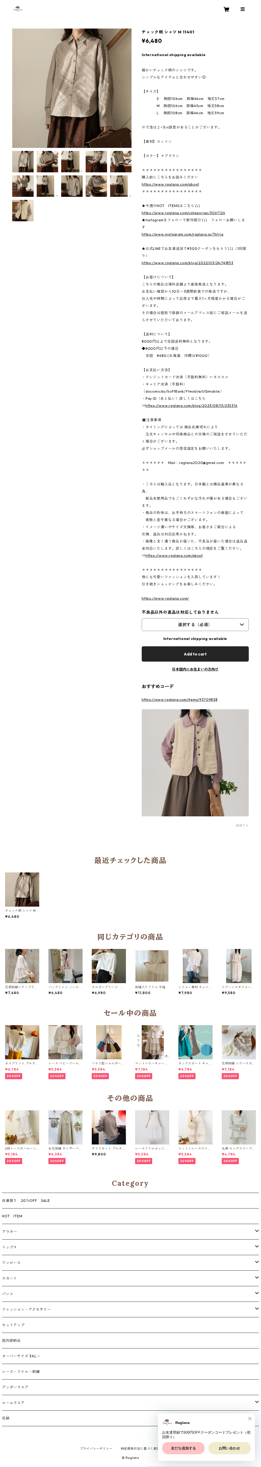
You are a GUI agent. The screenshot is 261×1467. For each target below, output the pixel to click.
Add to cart (195, 654)
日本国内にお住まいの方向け (195, 669)
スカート (9, 1278)
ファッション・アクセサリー (26, 1309)
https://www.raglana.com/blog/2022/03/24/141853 (187, 263)
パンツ (7, 1294)
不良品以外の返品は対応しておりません (180, 612)
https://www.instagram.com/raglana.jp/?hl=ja (182, 234)
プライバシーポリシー (96, 1448)
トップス (9, 1247)
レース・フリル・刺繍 (21, 1371)
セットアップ (13, 1325)
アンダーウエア (15, 1387)
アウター (9, 1231)
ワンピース (11, 1262)
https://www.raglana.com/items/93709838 (180, 699)
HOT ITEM (12, 1216)
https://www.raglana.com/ (165, 598)
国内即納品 (11, 1340)
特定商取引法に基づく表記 (140, 1448)
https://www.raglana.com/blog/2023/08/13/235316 (192, 405)
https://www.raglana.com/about (170, 184)
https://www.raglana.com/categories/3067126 (183, 213)
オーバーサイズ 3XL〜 (21, 1356)
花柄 (6, 1418)
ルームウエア (13, 1402)
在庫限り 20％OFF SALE (26, 1200)
